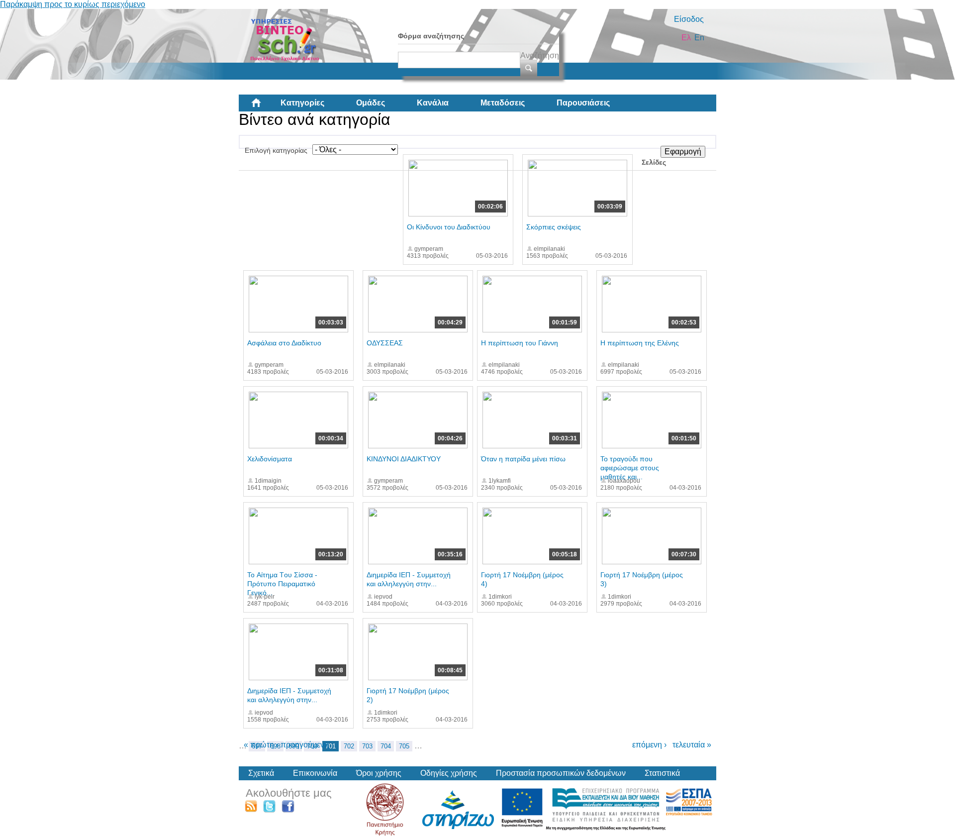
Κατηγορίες (302, 103)
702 (349, 746)
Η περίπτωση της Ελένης (639, 343)
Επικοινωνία (315, 773)
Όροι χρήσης (378, 773)
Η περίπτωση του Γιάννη (519, 343)
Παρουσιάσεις (583, 103)
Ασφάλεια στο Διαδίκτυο (284, 343)
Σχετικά (261, 773)
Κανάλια (433, 103)
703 (367, 746)
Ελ (686, 37)
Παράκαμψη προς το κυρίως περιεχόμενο (72, 4)
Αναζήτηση (539, 55)
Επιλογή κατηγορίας (276, 150)
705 (404, 746)
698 (275, 746)
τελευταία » (691, 744)
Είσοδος (689, 19)
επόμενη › (649, 744)
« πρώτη (259, 744)
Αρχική (264, 106)
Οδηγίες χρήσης (448, 773)
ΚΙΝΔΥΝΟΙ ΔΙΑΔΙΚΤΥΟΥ (404, 459)
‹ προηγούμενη (302, 744)
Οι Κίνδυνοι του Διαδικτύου (448, 227)
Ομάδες (370, 103)
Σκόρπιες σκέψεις (553, 227)
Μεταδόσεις (502, 103)
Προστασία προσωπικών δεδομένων (561, 773)
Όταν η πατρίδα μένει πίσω (523, 459)
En (699, 37)
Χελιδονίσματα (269, 459)
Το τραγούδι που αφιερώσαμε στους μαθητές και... (629, 468)
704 (386, 746)
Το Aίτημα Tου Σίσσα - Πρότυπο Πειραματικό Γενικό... (282, 584)
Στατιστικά (662, 773)
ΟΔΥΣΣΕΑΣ (385, 343)
